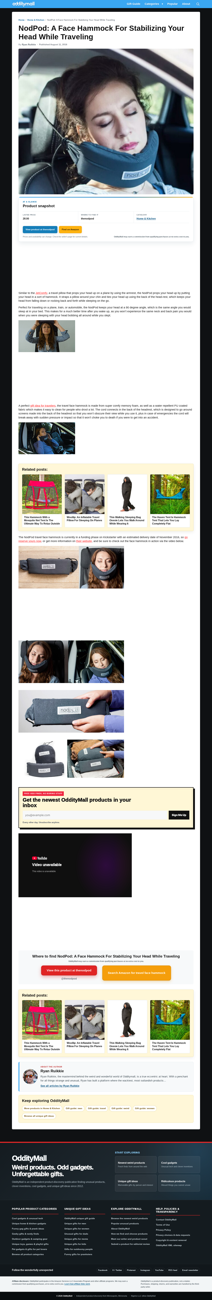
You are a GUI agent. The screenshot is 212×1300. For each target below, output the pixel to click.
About (186, 3)
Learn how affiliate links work (77, 1284)
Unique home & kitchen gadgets (29, 1223)
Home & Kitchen (35, 20)
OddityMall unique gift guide (79, 1218)
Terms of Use (163, 1225)
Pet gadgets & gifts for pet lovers (29, 1249)
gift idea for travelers (43, 405)
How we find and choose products (129, 1234)
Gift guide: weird (120, 1108)
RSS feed (172, 1270)
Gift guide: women (145, 1108)
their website (84, 541)
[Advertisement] (106, 268)
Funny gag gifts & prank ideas (28, 1228)
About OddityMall (120, 1228)
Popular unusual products (125, 1223)
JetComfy (41, 293)
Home (21, 20)
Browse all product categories (28, 1254)
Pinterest (131, 1270)
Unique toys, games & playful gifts (30, 1244)
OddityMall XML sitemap (169, 1245)
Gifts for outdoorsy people (78, 1249)
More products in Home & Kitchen (42, 1108)
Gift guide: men (74, 1108)
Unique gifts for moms (76, 1239)
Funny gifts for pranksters (78, 1254)
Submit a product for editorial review (130, 1244)
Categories (152, 3)
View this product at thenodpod (69, 970)
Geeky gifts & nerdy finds (25, 1234)
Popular (172, 3)
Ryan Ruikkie (29, 44)
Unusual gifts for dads (76, 1234)
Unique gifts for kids (75, 1244)
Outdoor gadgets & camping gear (29, 1239)
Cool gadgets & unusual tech (27, 1218)
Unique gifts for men (75, 1223)
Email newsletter (190, 1270)
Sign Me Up (179, 815)
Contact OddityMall (166, 1219)
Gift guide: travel (97, 1108)
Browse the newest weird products (129, 1218)
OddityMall (29, 1158)
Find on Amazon (70, 229)
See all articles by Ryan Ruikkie (60, 1085)
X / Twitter (117, 1270)
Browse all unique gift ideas (39, 1116)
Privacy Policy (163, 1230)
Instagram (145, 1270)
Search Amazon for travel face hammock (136, 972)
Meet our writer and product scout (129, 1239)
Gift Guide (133, 3)
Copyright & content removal (171, 1240)
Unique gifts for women (76, 1228)
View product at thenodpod (40, 229)
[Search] (198, 4)
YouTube (159, 1270)
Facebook (102, 1270)
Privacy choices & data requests (173, 1235)
